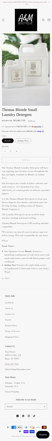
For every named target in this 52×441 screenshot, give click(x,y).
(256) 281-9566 (11, 363)
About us (9, 308)
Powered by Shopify (35, 436)
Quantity (5, 146)
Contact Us (10, 314)
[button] (3, 20)
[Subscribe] (44, 406)
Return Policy (11, 325)
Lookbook (9, 302)
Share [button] (7, 278)
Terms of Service (12, 331)
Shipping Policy (12, 336)
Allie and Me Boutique (22, 436)
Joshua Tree (23, 140)
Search (8, 319)
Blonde (8, 140)
